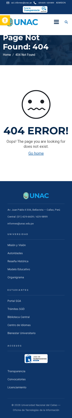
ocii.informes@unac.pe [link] (21, 3)
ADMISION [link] (61, 3)
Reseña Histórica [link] (17, 261)
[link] (5, 20)
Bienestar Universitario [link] (21, 333)
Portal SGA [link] (14, 300)
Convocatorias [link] (16, 379)
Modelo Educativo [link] (18, 269)
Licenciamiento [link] (16, 387)
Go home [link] (36, 153)
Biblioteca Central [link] (18, 317)
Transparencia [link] (16, 371)
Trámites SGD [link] (16, 308)
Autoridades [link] (15, 253)
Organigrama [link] (15, 277)
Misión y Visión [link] (16, 245)
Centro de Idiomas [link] (19, 325)
